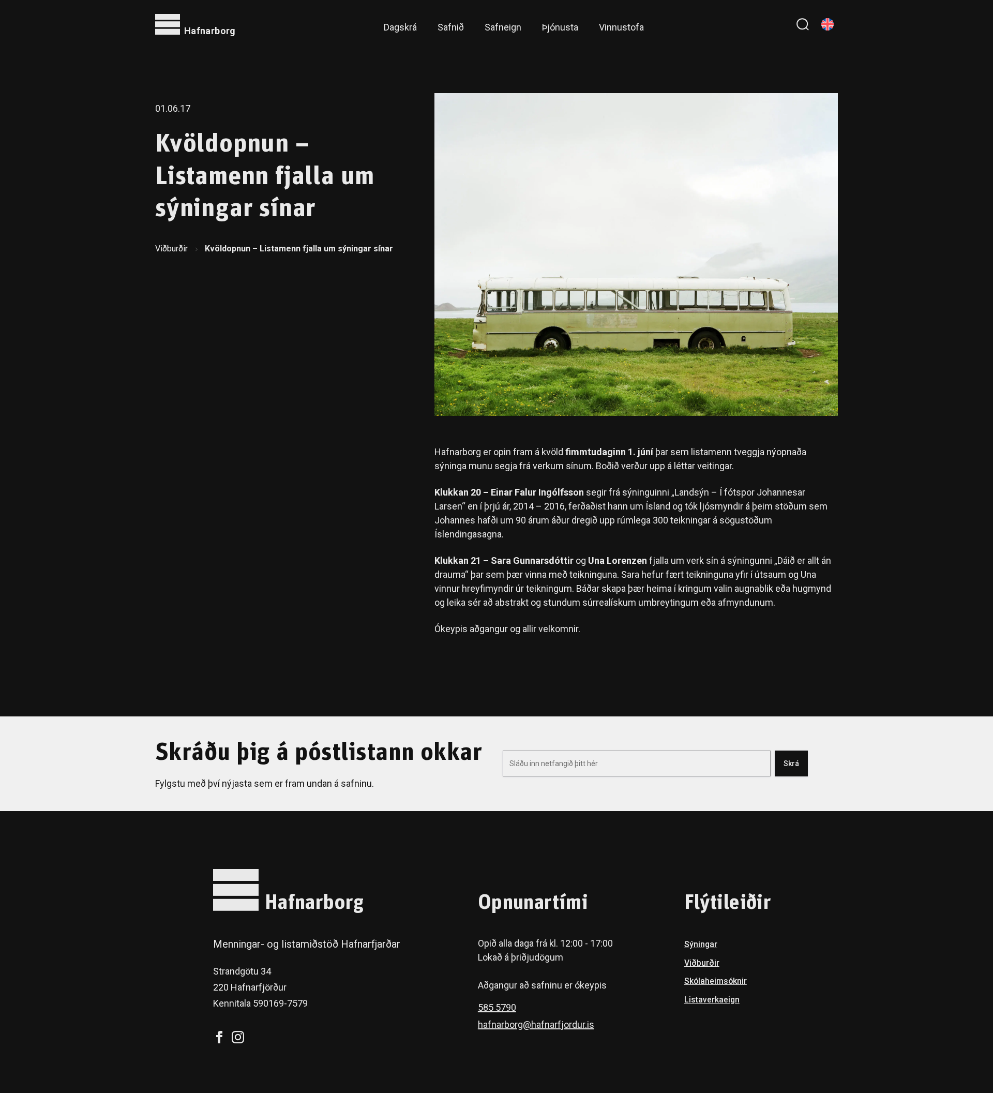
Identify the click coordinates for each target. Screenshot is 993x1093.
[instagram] (238, 1037)
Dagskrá (400, 27)
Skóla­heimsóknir (715, 981)
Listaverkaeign (712, 1000)
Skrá (791, 763)
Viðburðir (171, 248)
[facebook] (219, 1037)
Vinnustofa (621, 27)
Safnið (451, 27)
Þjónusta (560, 27)
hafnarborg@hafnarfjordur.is (536, 1024)
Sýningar (700, 944)
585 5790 (497, 1007)
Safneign (503, 27)
